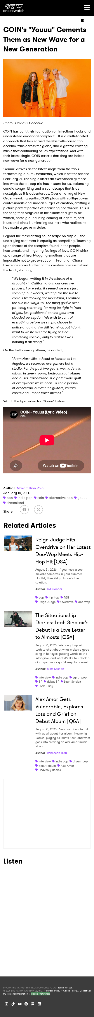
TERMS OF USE (65, 987)
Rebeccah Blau (57, 753)
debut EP (53, 681)
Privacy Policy (53, 990)
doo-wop (84, 602)
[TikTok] (13, 1004)
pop (10, 497)
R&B (66, 597)
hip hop (54, 597)
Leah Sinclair (72, 681)
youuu (82, 497)
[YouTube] (19, 1004)
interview (45, 677)
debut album (47, 766)
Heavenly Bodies (50, 770)
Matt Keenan (55, 669)
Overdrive (66, 602)
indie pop (25, 497)
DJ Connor (54, 589)
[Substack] (33, 1004)
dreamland (15, 502)
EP (40, 681)
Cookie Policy (70, 990)
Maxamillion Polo (30, 488)
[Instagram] (6, 1004)
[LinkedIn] (39, 1004)
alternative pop (61, 497)
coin (40, 497)
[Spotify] (26, 1004)
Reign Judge (47, 602)
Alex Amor (67, 766)
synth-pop (80, 677)
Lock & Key (46, 686)
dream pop (80, 761)
